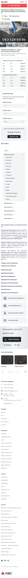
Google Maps (7, 403)
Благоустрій (4, 520)
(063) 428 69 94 (15, 5)
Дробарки (4, 499)
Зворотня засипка (6, 539)
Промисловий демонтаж (8, 533)
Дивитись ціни (14, 136)
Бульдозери (4, 483)
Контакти (3, 425)
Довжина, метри (7, 102)
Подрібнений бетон (6, 452)
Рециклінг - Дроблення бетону (10, 545)
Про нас (3, 412)
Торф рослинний (6, 437)
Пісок (2, 440)
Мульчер (3, 492)
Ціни (5, 16)
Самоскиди (4, 477)
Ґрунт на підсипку (6, 443)
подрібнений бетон (13, 257)
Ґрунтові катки (5, 489)
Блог (2, 415)
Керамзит (3, 468)
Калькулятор (15, 16)
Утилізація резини (6, 548)
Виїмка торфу (5, 551)
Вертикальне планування (8, 542)
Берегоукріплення (6, 536)
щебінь (5, 259)
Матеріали (4, 430)
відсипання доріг (17, 247)
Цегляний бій (5, 449)
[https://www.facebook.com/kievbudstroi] (8, 561)
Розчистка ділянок (6, 511)
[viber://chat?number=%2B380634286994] (5, 561)
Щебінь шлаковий (6, 458)
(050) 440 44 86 (8, 387)
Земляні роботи (5, 526)
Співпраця (4, 418)
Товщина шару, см (7, 118)
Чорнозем (4, 433)
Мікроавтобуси (5, 496)
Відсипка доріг (5, 514)
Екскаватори (4, 480)
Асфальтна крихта (6, 446)
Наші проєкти (5, 421)
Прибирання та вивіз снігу (8, 555)
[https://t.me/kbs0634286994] (2, 561)
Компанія (3, 409)
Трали (2, 486)
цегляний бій (23, 257)
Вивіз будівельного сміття (8, 523)
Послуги (3, 504)
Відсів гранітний (5, 465)
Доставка (7, 19)
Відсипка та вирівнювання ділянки (11, 508)
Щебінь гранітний (6, 455)
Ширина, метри (7, 110)
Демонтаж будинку (6, 529)
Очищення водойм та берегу (9, 517)
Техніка (3, 474)
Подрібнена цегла (6, 462)
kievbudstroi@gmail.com (11, 391)
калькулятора (10, 237)
